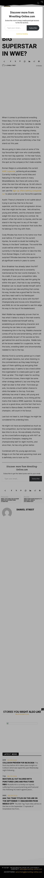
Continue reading (22, 34)
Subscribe (33, 28)
